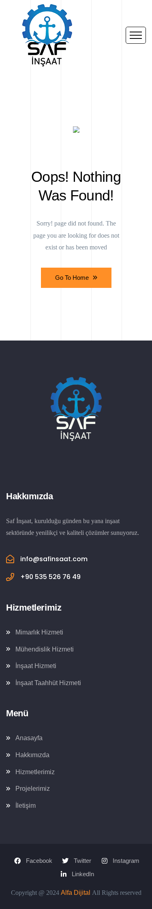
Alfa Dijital (75, 892)
